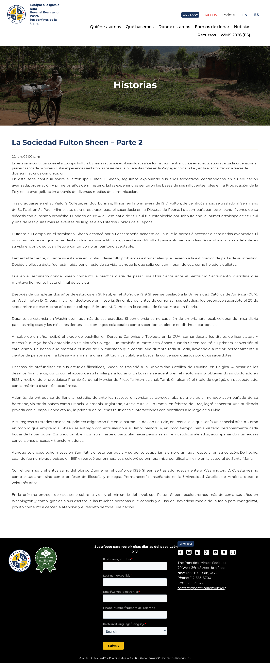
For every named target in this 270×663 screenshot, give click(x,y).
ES (256, 15)
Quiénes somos (105, 26)
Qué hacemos (140, 26)
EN (244, 15)
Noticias (242, 26)
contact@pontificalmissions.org (202, 588)
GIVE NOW (190, 15)
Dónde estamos (174, 26)
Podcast (228, 15)
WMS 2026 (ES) (235, 35)
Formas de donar (212, 26)
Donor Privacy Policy (152, 657)
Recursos (206, 35)
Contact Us (185, 543)
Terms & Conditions (178, 657)
